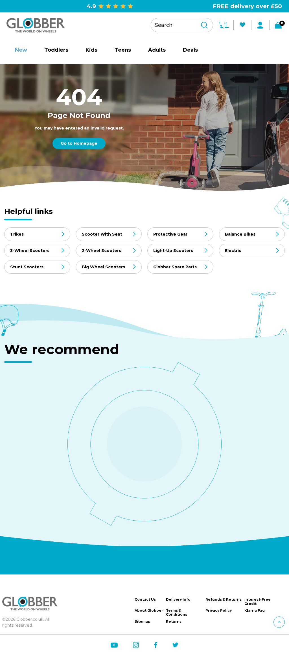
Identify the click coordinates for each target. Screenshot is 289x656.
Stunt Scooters (26, 266)
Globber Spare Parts (175, 266)
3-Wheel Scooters (29, 250)
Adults (157, 50)
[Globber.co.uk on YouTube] (114, 645)
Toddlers (56, 50)
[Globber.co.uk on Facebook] (155, 644)
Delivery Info (178, 600)
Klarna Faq (254, 611)
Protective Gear (170, 234)
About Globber (149, 611)
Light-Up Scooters (173, 250)
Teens (123, 50)
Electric (233, 250)
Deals (190, 50)
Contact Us (145, 600)
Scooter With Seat (102, 234)
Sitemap (142, 622)
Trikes (17, 234)
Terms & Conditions (176, 612)
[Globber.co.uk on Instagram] (136, 645)
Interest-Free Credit (257, 601)
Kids (91, 50)
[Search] (204, 25)
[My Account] (260, 25)
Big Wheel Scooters (103, 266)
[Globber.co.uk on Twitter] (175, 644)
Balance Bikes (240, 234)
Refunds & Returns (223, 600)
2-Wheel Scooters (101, 250)
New (21, 50)
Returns (173, 622)
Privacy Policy (218, 611)
